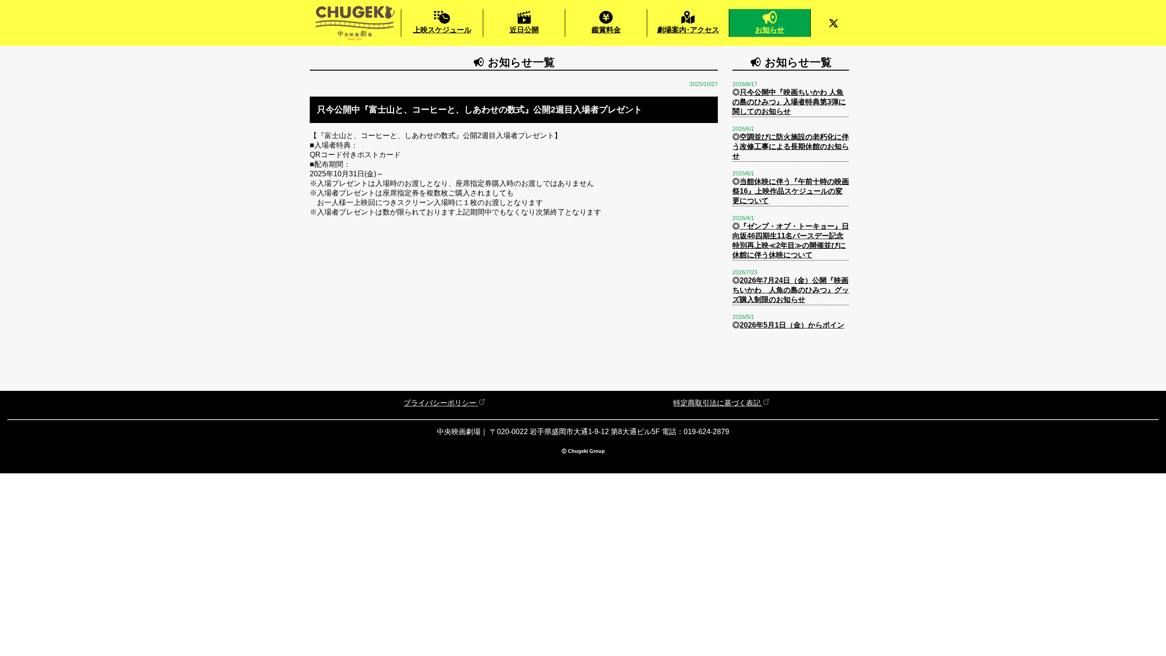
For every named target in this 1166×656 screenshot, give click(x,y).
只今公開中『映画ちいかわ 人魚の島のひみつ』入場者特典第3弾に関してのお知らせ (789, 101)
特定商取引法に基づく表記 (717, 403)
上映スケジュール (442, 30)
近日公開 (524, 30)
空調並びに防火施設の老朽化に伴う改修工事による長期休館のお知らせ (790, 146)
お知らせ (769, 30)
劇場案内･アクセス (688, 30)
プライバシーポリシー (441, 403)
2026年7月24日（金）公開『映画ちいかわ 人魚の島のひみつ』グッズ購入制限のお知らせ (790, 290)
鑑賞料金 (606, 30)
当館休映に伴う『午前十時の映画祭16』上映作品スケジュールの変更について (790, 191)
